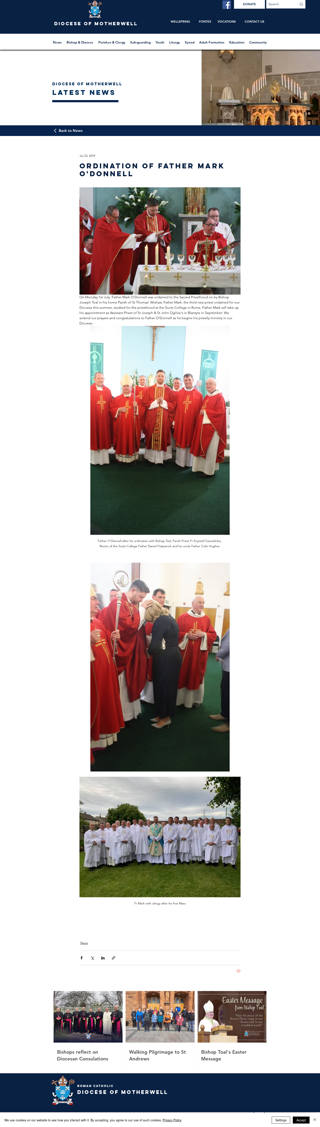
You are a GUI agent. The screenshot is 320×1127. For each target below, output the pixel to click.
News (84, 943)
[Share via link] (113, 958)
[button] (80, 40)
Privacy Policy (172, 1120)
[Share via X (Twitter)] (92, 958)
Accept (301, 1120)
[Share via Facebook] (81, 958)
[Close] (314, 1120)
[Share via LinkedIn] (103, 958)
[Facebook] (226, 4)
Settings (280, 1120)
